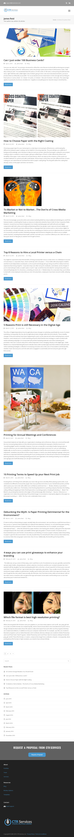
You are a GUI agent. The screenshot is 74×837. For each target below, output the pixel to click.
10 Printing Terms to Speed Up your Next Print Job (32, 474)
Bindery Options (8, 790)
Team (5, 772)
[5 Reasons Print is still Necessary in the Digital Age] (37, 304)
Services (6, 776)
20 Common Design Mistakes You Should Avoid (19, 671)
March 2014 (9, 723)
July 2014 (8, 719)
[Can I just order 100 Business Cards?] (37, 42)
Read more (8, 84)
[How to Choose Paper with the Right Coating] (37, 115)
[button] (69, 11)
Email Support (10, 806)
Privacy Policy (30, 834)
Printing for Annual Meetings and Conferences (30, 434)
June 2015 (8, 699)
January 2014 (9, 731)
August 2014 (9, 715)
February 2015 (10, 711)
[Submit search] (68, 661)
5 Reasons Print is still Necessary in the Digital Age (32, 324)
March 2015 (9, 707)
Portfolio (6, 768)
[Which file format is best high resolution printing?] (32, 602)
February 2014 (10, 727)
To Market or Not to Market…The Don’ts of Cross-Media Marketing (25, 684)
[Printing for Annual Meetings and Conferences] (37, 398)
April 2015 (8, 703)
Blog (28, 63)
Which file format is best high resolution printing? (32, 617)
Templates (7, 794)
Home (54, 20)
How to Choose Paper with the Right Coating (28, 140)
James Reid (20, 63)
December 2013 (10, 735)
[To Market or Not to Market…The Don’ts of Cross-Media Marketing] (23, 191)
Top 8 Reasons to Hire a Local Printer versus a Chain (33, 252)
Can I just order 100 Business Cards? (24, 60)
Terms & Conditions (41, 834)
